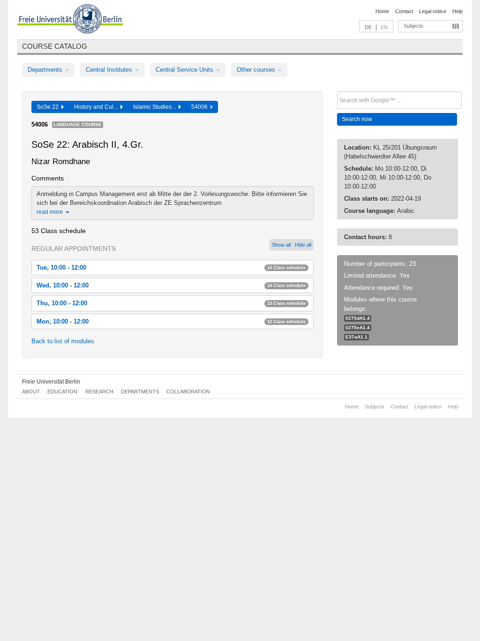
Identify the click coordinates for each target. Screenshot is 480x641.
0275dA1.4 (357, 318)
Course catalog (54, 46)
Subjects (413, 26)
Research (99, 391)
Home (382, 11)
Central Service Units (185, 69)
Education (62, 391)
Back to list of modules (62, 341)
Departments (46, 69)
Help (457, 11)
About (31, 391)
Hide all (303, 245)
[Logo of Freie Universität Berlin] (70, 20)
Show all (281, 245)
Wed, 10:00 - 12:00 (171, 285)
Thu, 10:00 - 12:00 (171, 303)
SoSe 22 (49, 107)
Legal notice (432, 11)
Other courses (257, 69)
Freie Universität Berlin (51, 381)
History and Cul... (97, 107)
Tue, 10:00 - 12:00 (171, 267)
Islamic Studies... (156, 107)
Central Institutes (110, 69)
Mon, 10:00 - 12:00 (171, 321)
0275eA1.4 (357, 327)
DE (368, 27)
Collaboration (188, 391)
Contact (404, 11)
